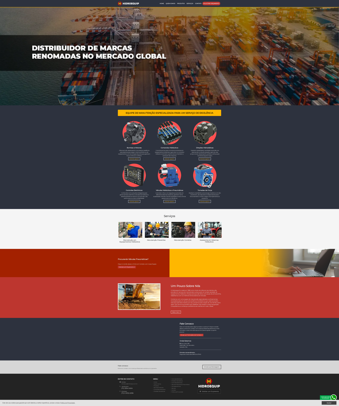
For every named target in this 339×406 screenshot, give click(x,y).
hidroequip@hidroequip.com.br (129, 383)
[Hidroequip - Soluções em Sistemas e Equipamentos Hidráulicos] (128, 3)
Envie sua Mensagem (211, 367)
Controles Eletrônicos (177, 379)
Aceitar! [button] (329, 403)
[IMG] (134, 132)
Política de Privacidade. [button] (67, 403)
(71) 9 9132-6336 (127, 393)
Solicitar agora (133, 159)
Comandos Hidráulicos (159, 389)
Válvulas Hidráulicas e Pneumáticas (180, 384)
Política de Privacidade (177, 392)
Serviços (190, 3)
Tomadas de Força (176, 386)
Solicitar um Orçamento (126, 267)
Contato (198, 3)
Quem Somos (170, 3)
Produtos (181, 3)
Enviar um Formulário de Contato (191, 335)
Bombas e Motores (158, 387)
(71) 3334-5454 (127, 388)
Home (162, 3)
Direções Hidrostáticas (159, 391)
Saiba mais (175, 312)
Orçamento (211, 3)
